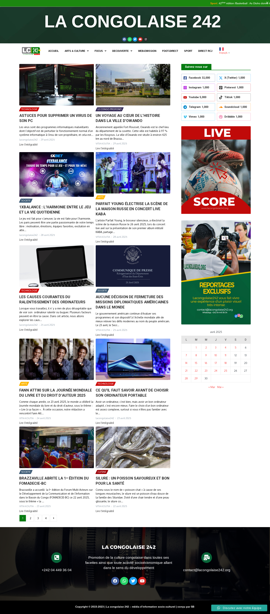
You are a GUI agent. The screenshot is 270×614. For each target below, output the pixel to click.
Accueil (53, 51)
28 (186, 378)
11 (225, 355)
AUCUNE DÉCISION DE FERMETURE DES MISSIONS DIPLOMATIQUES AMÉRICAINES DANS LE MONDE (132, 302)
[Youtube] (140, 39)
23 (206, 370)
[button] (76, 51)
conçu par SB (185, 606)
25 (225, 370)
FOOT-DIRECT (170, 51)
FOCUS (99, 51)
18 (225, 363)
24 (215, 370)
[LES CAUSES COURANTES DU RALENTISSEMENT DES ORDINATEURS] (56, 266)
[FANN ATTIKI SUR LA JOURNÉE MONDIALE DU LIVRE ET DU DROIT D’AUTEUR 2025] (56, 359)
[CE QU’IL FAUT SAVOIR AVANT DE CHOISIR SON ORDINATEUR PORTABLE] (133, 359)
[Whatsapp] (129, 39)
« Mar (211, 387)
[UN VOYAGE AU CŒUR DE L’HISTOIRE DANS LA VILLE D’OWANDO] (133, 84)
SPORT (188, 51)
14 (186, 363)
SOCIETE (25, 200)
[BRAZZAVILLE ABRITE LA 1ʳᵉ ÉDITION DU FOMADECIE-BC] (56, 447)
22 (196, 370)
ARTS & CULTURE (75, 51)
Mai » (220, 387)
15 (196, 363)
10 (216, 355)
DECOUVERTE (120, 51)
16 (206, 363)
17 (216, 363)
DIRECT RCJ (205, 51)
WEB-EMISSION (147, 51)
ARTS (100, 197)
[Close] (267, 3)
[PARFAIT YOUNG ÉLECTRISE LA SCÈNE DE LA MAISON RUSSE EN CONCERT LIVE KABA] (133, 173)
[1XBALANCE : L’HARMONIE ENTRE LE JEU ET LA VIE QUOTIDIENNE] (56, 174)
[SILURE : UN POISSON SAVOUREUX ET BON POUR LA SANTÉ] (133, 447)
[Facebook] (124, 39)
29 (196, 378)
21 (186, 370)
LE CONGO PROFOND (110, 109)
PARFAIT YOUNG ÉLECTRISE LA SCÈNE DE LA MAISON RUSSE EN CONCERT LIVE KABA (132, 209)
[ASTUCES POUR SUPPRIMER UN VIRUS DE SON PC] (56, 84)
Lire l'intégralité (28, 144)
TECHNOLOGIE (29, 109)
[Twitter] (135, 39)
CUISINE (102, 471)
